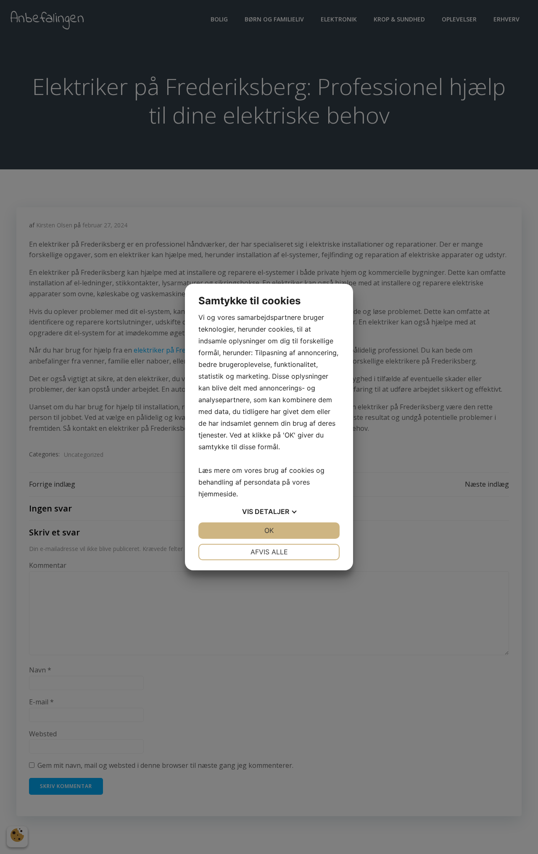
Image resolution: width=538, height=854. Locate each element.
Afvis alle (269, 552)
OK (269, 530)
